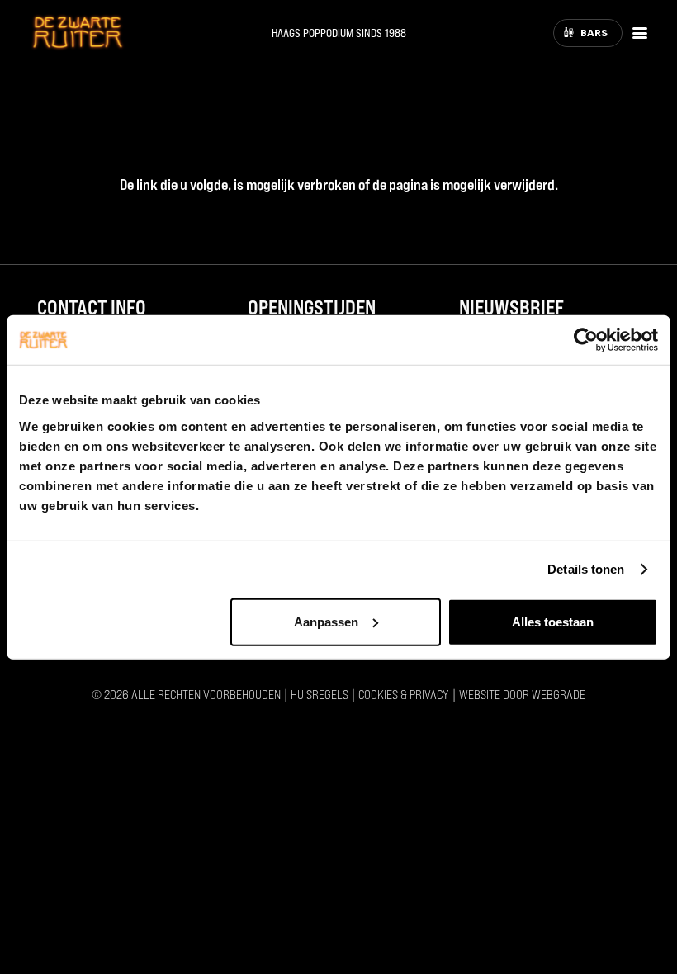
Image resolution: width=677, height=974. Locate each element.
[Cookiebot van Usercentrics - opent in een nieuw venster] (586, 340)
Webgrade (558, 694)
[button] (640, 33)
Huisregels (319, 694)
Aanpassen (326, 621)
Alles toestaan (553, 621)
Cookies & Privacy (403, 694)
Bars (594, 32)
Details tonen (585, 569)
